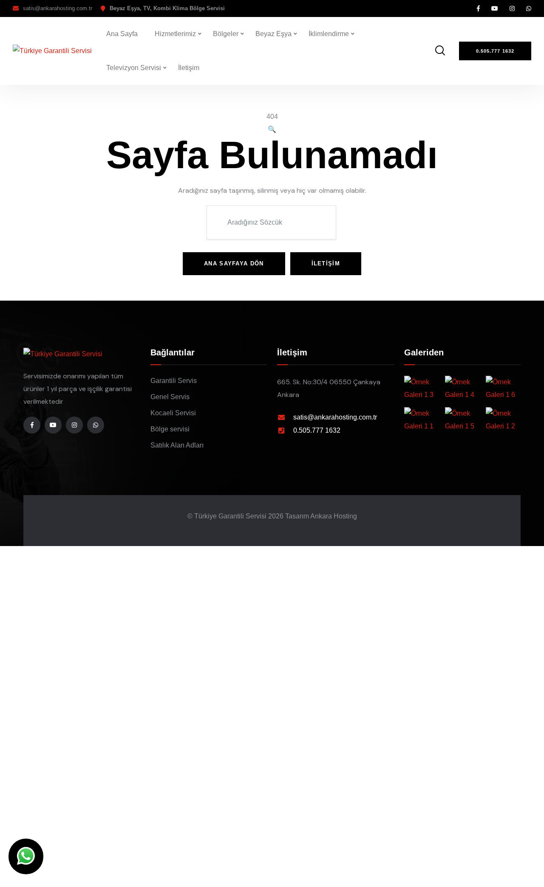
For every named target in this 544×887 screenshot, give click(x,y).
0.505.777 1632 (316, 430)
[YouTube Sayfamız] (494, 8)
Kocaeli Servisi (173, 413)
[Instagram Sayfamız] (512, 8)
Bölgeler (225, 33)
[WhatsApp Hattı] (528, 8)
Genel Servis (170, 396)
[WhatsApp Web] (25, 856)
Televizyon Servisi (133, 67)
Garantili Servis (173, 380)
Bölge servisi (170, 429)
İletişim (188, 67)
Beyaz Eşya (273, 33)
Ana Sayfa (122, 33)
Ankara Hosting (333, 516)
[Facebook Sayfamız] (478, 8)
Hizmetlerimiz (175, 33)
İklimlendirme (329, 33)
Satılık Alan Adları (177, 445)
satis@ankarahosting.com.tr (57, 8)
